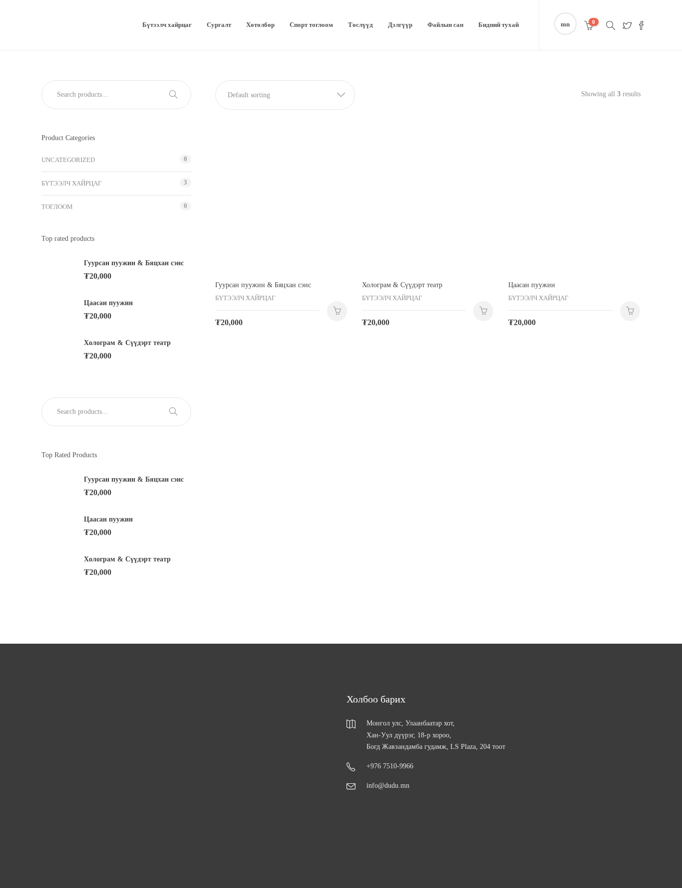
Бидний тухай (498, 24)
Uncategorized (68, 160)
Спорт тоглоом (311, 24)
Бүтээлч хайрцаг (167, 24)
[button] (285, 95)
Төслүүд (360, 24)
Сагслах (337, 311)
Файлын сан (445, 24)
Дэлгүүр (400, 24)
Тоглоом (57, 206)
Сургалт (219, 24)
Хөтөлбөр (260, 24)
